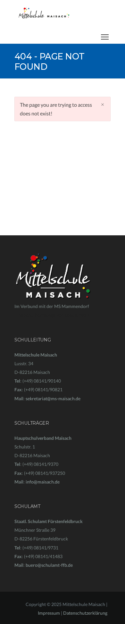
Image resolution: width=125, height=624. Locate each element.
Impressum (49, 613)
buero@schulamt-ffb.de (49, 565)
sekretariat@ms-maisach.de (53, 398)
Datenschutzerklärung (85, 613)
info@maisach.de (43, 481)
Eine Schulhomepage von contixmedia (51, 315)
